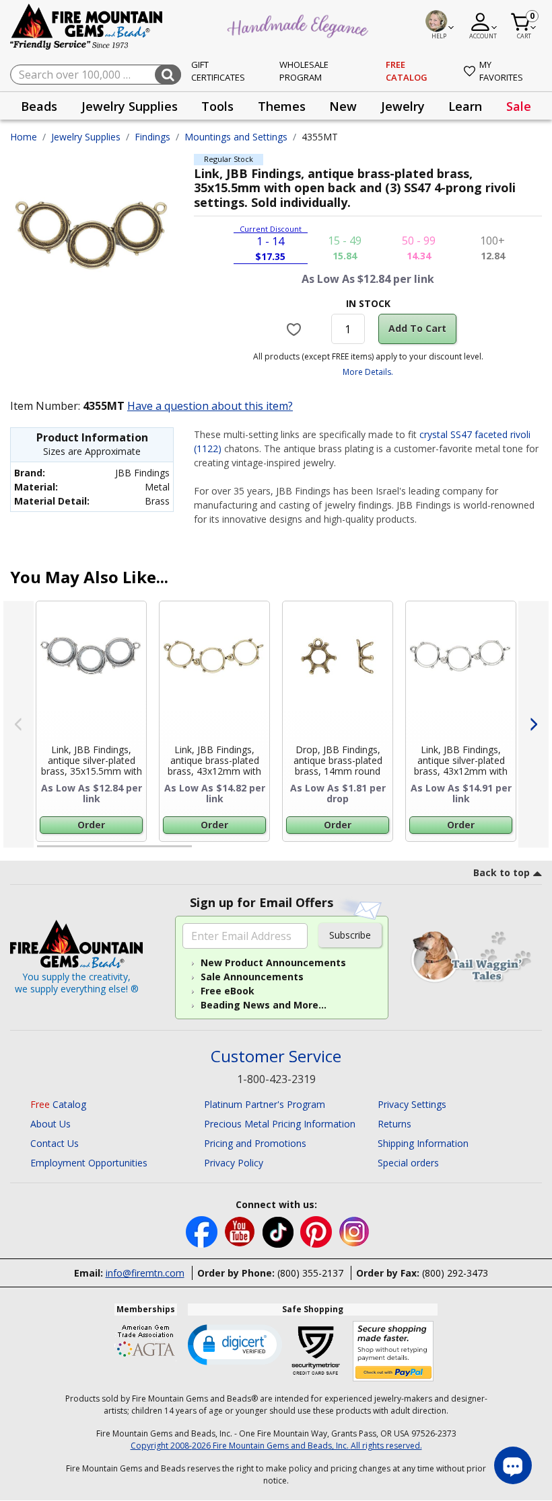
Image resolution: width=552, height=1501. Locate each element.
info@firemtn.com (145, 1273)
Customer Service (276, 1056)
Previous (18, 724)
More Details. (368, 372)
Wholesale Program (304, 71)
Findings (152, 136)
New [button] (343, 106)
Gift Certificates (218, 71)
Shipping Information (423, 1143)
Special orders (408, 1162)
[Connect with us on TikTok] (279, 1231)
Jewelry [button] (403, 106)
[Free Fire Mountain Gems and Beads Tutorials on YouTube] (241, 1231)
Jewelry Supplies (85, 136)
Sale (518, 106)
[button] (235, 1344)
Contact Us (54, 1143)
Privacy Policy (233, 1162)
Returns (394, 1123)
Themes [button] (282, 106)
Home (23, 136)
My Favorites (501, 71)
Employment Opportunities (88, 1162)
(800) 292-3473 (455, 1273)
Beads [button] (39, 106)
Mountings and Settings (235, 136)
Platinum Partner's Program (264, 1104)
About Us (50, 1123)
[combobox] (95, 75)
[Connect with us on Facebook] (203, 1231)
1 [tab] (43, 852)
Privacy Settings (412, 1104)
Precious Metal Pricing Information (279, 1123)
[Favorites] (295, 329)
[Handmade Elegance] (299, 24)
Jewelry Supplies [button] (129, 106)
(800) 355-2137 (310, 1273)
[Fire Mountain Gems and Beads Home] (87, 26)
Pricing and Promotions (255, 1143)
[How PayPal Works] (393, 1351)
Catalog (58, 1104)
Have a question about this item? (210, 405)
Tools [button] (217, 106)
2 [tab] (205, 852)
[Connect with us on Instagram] (354, 1231)
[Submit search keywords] (168, 75)
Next (533, 724)
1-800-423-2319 (276, 1079)
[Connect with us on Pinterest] (317, 1231)
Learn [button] (465, 106)
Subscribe (350, 935)
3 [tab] (367, 852)
